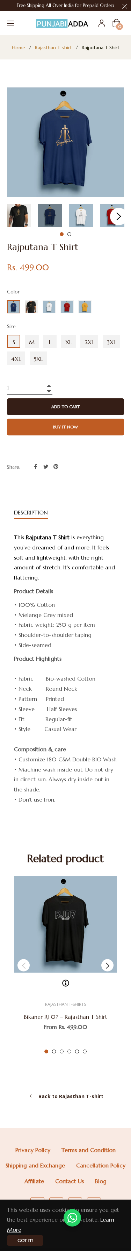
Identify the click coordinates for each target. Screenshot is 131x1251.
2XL (89, 342)
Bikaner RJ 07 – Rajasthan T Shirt (65, 1016)
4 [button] (69, 1051)
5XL (38, 358)
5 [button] (77, 1051)
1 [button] (62, 234)
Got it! (25, 1240)
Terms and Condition (88, 1149)
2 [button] (69, 234)
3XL (111, 342)
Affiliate (34, 1181)
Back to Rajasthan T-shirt (70, 1096)
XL (68, 342)
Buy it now (65, 426)
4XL (16, 358)
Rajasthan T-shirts (65, 1004)
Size (11, 326)
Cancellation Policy (100, 1165)
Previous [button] (23, 965)
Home (18, 47)
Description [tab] (31, 512)
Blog (101, 1181)
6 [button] (85, 1051)
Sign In (102, 23)
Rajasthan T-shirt (53, 47)
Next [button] (119, 216)
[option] (65, 965)
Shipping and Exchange (35, 1165)
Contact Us (69, 1181)
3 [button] (62, 1051)
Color (13, 292)
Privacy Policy (32, 1149)
